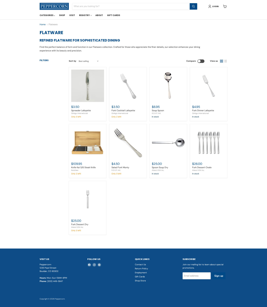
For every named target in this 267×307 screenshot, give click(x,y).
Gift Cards (113, 15)
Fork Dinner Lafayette (203, 110)
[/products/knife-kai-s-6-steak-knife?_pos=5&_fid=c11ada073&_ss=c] (87, 142)
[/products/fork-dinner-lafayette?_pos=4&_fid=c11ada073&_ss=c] (208, 85)
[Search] (193, 6)
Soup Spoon (158, 110)
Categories (47, 15)
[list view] (225, 61)
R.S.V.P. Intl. (156, 113)
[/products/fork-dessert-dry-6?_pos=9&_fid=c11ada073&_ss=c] (87, 199)
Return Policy (141, 268)
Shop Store (140, 280)
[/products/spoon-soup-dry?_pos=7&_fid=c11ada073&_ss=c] (168, 142)
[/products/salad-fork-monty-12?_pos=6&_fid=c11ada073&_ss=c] (128, 142)
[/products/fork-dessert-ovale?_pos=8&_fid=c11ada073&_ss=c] (208, 142)
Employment (141, 272)
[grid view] (221, 61)
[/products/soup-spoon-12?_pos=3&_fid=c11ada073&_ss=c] (168, 85)
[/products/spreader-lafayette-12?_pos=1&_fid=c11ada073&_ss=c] (87, 85)
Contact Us (140, 264)
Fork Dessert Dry (79, 224)
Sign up (218, 275)
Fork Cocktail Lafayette (123, 110)
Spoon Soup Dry (160, 167)
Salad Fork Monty (120, 167)
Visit (72, 15)
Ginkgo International (79, 113)
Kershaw (74, 170)
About (99, 15)
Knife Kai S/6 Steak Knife (83, 167)
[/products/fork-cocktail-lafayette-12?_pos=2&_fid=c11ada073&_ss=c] (128, 85)
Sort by (72, 61)
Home (43, 24)
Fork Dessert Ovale (202, 167)
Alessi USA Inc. (158, 170)
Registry (84, 15)
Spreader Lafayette (81, 110)
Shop (62, 15)
